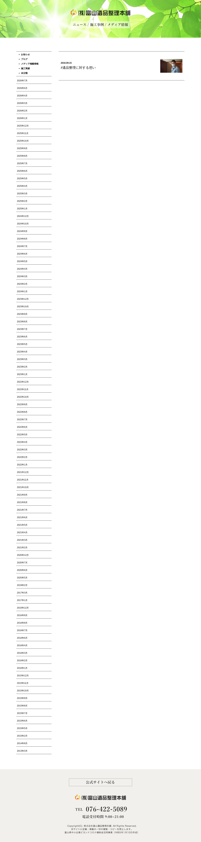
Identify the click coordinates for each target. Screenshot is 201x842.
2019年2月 (22, 585)
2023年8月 (22, 321)
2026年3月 (22, 103)
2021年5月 (22, 525)
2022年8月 (22, 412)
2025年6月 (22, 171)
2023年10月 (23, 306)
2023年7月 (22, 329)
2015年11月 (22, 683)
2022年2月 (22, 457)
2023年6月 (22, 336)
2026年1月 (22, 118)
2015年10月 (23, 690)
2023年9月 (22, 314)
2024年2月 (22, 284)
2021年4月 (22, 532)
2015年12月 (23, 675)
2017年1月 (22, 600)
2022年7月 (22, 419)
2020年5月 (22, 577)
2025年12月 (23, 126)
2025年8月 (22, 156)
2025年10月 (23, 141)
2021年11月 (22, 480)
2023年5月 (22, 344)
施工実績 (25, 68)
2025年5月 (22, 178)
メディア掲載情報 (30, 64)
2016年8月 (22, 623)
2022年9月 (22, 404)
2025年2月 (22, 201)
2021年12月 (23, 472)
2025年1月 (22, 208)
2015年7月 (22, 713)
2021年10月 (23, 487)
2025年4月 (22, 186)
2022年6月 (22, 427)
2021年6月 (22, 517)
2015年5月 (22, 728)
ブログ (24, 59)
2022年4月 (22, 442)
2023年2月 (22, 367)
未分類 (24, 73)
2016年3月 (22, 653)
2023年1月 (22, 374)
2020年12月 (23, 555)
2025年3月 (22, 193)
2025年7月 (22, 163)
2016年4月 (22, 645)
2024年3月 (22, 276)
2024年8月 (22, 239)
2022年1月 (22, 465)
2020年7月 (22, 562)
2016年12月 (23, 608)
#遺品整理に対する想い (78, 67)
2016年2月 (22, 660)
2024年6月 (22, 254)
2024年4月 (22, 269)
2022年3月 (22, 449)
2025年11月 (22, 133)
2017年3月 (22, 593)
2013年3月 (22, 751)
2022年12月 (23, 382)
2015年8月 (22, 706)
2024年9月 (22, 231)
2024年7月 (22, 246)
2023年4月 (22, 352)
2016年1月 (22, 668)
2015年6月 (22, 721)
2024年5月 (22, 261)
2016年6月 (22, 638)
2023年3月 (22, 359)
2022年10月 (23, 397)
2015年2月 (22, 736)
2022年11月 (22, 389)
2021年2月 (22, 547)
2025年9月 (22, 148)
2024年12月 (23, 216)
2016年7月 (22, 630)
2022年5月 (22, 434)
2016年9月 (22, 615)
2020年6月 (22, 570)
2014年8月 (22, 743)
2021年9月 (22, 495)
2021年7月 (22, 510)
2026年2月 (22, 111)
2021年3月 (22, 540)
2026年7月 (22, 80)
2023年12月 (23, 299)
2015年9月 (22, 698)
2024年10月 (23, 224)
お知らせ (25, 54)
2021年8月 (22, 502)
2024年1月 (22, 291)
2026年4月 (22, 95)
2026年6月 (22, 88)
